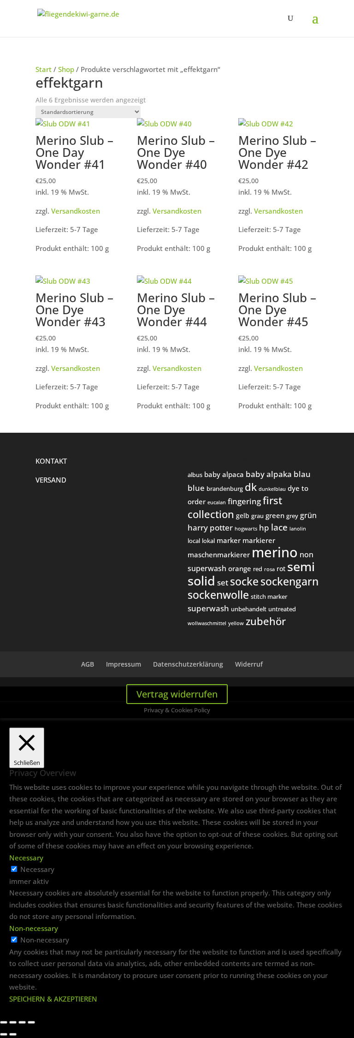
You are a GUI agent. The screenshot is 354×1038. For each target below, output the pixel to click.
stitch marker (269, 596)
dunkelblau (272, 488)
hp (264, 527)
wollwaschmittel (207, 623)
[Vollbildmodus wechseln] (13, 1022)
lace (279, 527)
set (222, 582)
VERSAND (50, 479)
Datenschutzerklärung (188, 664)
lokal (208, 541)
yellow (236, 623)
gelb (242, 515)
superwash (208, 608)
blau (302, 474)
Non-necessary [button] (33, 928)
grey (292, 516)
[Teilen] (22, 1022)
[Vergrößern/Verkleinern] (3, 1022)
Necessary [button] (26, 857)
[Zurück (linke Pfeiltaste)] (3, 1034)
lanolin (297, 528)
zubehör (266, 621)
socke (244, 581)
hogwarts (246, 528)
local (194, 541)
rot (281, 568)
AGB (87, 664)
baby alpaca (224, 474)
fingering (244, 501)
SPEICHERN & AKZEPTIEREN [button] (53, 998)
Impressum (123, 664)
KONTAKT (51, 460)
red (257, 569)
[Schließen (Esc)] (31, 1022)
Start (43, 69)
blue (196, 488)
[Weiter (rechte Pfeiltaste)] (13, 1034)
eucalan (216, 502)
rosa (269, 569)
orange (239, 568)
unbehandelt (248, 609)
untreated (282, 609)
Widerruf (249, 664)
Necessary (37, 869)
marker (229, 540)
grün (308, 515)
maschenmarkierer (219, 554)
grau (257, 516)
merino (275, 552)
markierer (258, 540)
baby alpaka (269, 474)
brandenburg (224, 488)
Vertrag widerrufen (177, 694)
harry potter (210, 527)
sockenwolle (218, 594)
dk (251, 487)
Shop (66, 69)
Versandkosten (75, 210)
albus (195, 475)
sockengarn (289, 581)
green (275, 515)
